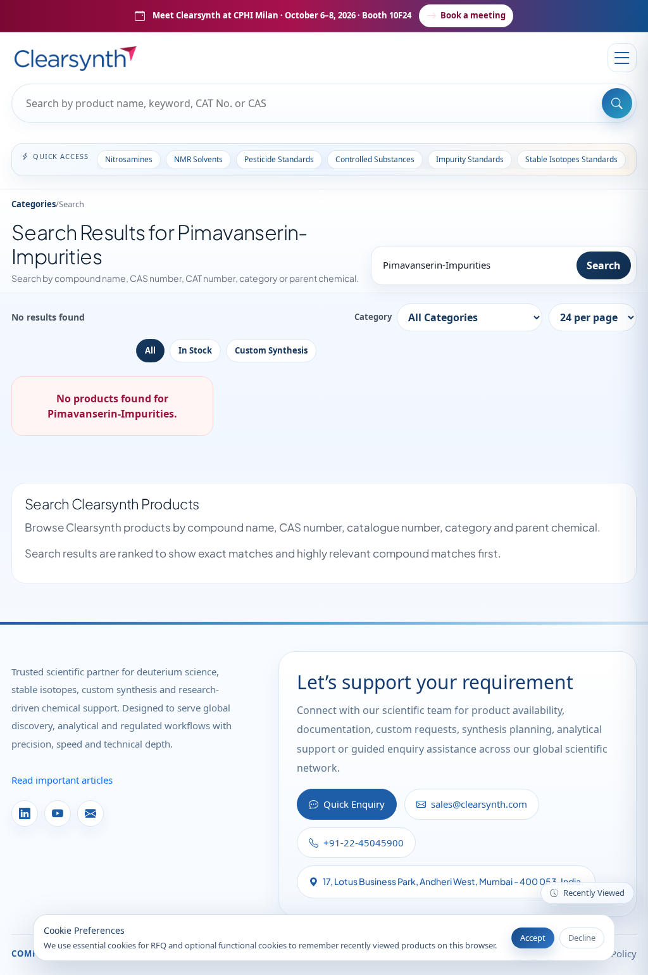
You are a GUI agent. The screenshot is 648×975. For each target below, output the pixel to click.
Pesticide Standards (279, 159)
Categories (33, 204)
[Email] (90, 813)
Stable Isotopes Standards (571, 159)
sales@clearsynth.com (479, 804)
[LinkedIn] (24, 813)
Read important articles (62, 780)
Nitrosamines (129, 159)
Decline (581, 937)
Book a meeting (473, 15)
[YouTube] (57, 813)
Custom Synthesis (271, 350)
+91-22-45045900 (363, 842)
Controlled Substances (374, 159)
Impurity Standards (470, 159)
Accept (532, 937)
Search (604, 265)
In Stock (195, 350)
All (150, 350)
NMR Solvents (198, 159)
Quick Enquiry (354, 804)
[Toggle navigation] (622, 57)
